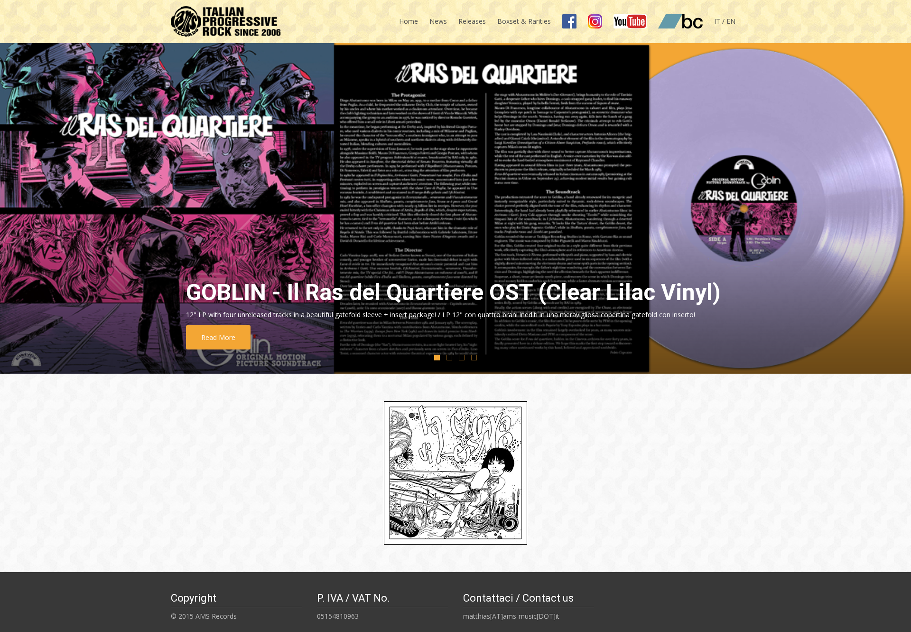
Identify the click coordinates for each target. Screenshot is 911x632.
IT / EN (724, 21)
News (438, 21)
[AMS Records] (222, 19)
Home (408, 21)
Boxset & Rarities (524, 21)
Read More (275, 337)
